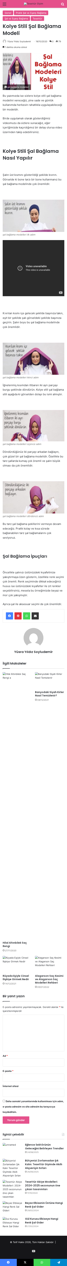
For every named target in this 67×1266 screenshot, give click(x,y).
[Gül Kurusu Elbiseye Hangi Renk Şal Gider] (12, 1223)
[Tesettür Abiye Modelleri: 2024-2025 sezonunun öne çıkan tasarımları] (12, 1189)
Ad (5, 1055)
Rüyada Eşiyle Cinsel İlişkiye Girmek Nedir (16, 977)
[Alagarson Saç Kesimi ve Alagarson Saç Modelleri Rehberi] (49, 964)
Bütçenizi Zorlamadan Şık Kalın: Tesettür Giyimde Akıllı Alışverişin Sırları (43, 1164)
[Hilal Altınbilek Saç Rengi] (17, 805)
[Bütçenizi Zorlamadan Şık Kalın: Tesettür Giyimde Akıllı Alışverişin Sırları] (12, 1168)
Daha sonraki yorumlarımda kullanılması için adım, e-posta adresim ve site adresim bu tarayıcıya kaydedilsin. (33, 1106)
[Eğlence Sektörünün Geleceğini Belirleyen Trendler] (12, 1149)
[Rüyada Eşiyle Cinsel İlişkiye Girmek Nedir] (17, 964)
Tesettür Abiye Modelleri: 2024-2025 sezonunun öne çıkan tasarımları (42, 1185)
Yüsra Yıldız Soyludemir (19, 41)
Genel (8, 12)
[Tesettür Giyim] (33, 3)
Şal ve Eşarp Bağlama (16, 18)
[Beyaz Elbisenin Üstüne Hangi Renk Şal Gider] (12, 1208)
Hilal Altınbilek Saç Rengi (15, 944)
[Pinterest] (18, 615)
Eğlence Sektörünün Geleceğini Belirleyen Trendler (44, 1146)
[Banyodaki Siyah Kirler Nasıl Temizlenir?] (49, 680)
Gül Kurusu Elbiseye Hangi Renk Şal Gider (41, 1220)
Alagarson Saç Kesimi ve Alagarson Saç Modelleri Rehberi (49, 979)
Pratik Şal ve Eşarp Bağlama (31, 12)
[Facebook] (9, 615)
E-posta (8, 1071)
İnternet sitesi (11, 1086)
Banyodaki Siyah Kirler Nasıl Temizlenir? (49, 693)
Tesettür (37, 18)
